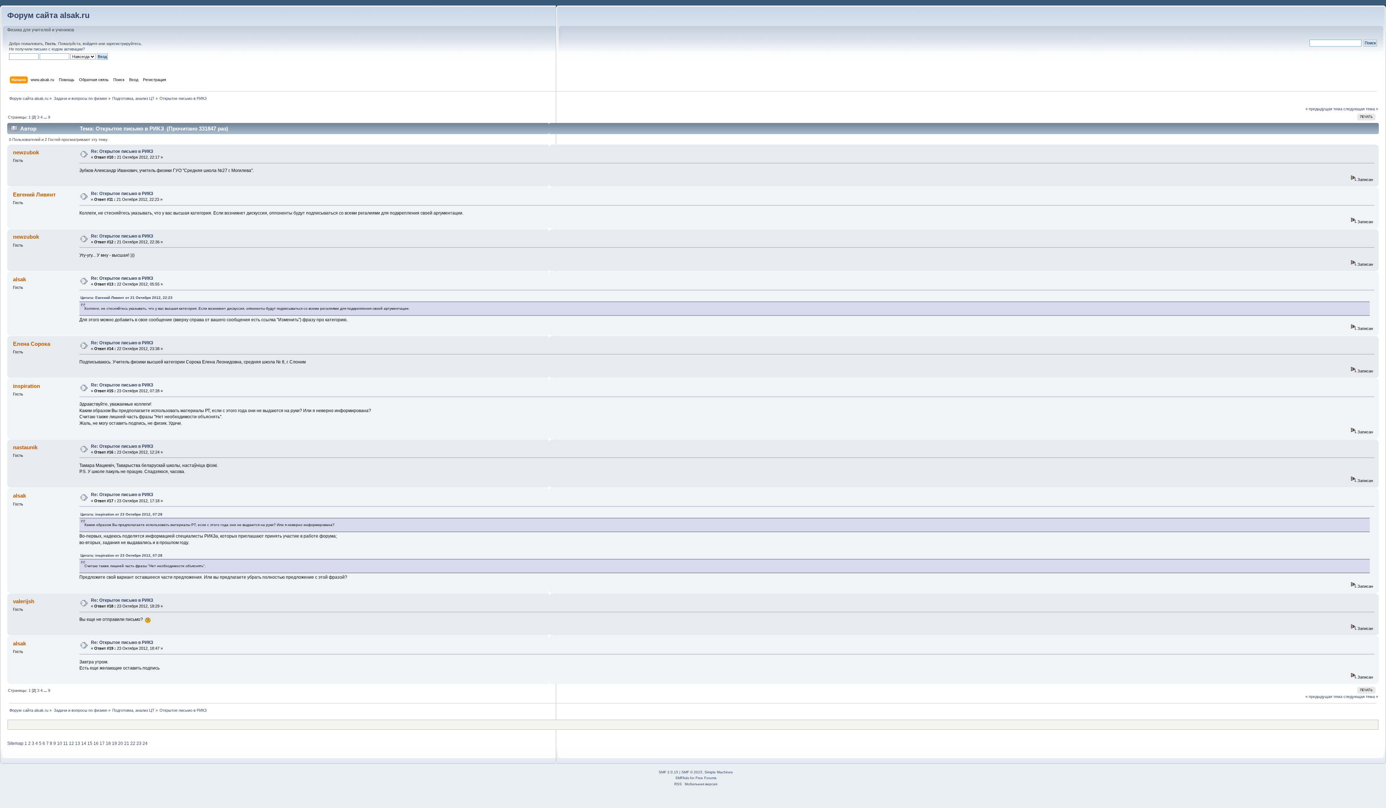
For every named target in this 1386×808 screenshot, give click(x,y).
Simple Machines (719, 772)
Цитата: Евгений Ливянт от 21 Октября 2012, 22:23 (126, 298)
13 (77, 743)
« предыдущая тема (1324, 109)
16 (96, 743)
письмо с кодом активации (58, 49)
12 (71, 743)
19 (114, 743)
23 (138, 743)
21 (126, 743)
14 (83, 743)
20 (120, 743)
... (46, 117)
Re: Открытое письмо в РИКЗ (122, 151)
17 (102, 743)
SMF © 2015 (691, 772)
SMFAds (682, 778)
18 (108, 743)
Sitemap (15, 743)
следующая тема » (1360, 109)
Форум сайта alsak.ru (48, 15)
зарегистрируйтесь (123, 43)
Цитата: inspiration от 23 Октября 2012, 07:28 (121, 514)
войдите (90, 43)
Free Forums (706, 778)
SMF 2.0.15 (668, 772)
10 (59, 743)
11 (65, 743)
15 (89, 743)
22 (132, 743)
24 (145, 743)
